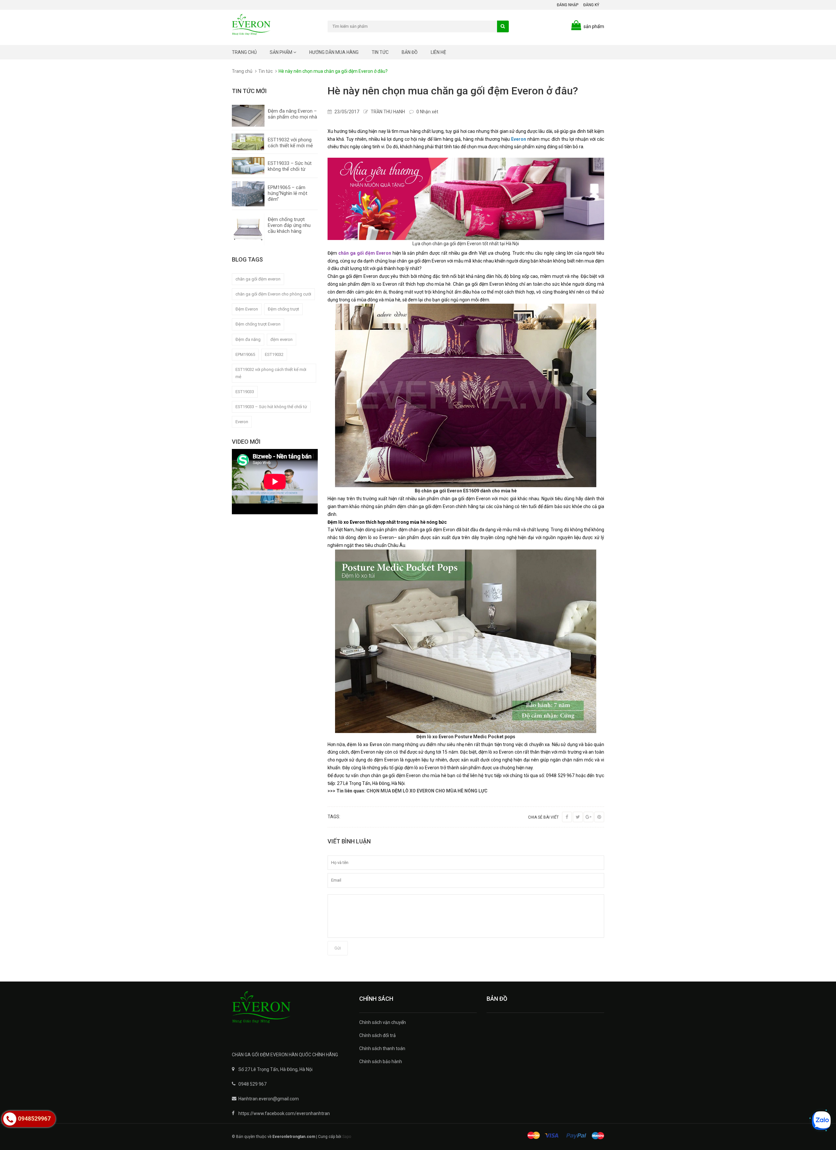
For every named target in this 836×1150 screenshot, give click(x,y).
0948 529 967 (252, 1084)
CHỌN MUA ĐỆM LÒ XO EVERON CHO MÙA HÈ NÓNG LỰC (427, 790)
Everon (241, 421)
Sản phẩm (281, 52)
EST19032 (274, 354)
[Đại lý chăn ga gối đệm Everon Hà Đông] (290, 1011)
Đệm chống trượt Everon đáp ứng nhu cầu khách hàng (289, 225)
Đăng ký (591, 5)
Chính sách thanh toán (382, 1048)
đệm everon (281, 339)
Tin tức (380, 52)
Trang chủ (244, 52)
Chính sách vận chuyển (382, 1022)
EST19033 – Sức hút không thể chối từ (290, 166)
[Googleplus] (588, 817)
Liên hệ (438, 52)
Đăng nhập (567, 5)
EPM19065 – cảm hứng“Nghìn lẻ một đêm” (287, 193)
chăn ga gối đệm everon (258, 279)
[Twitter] (578, 817)
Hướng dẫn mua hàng (334, 52)
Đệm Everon (246, 309)
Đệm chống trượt (283, 309)
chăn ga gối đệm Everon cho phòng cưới (273, 294)
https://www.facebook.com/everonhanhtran (284, 1113)
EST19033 (244, 391)
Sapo (346, 1136)
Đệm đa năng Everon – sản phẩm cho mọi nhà (292, 114)
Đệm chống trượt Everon (258, 324)
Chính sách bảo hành (380, 1061)
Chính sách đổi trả (377, 1035)
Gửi (337, 948)
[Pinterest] (599, 817)
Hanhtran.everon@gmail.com (268, 1098)
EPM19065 (245, 354)
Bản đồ (410, 52)
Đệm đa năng (248, 339)
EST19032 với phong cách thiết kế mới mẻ (290, 143)
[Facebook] (567, 817)
